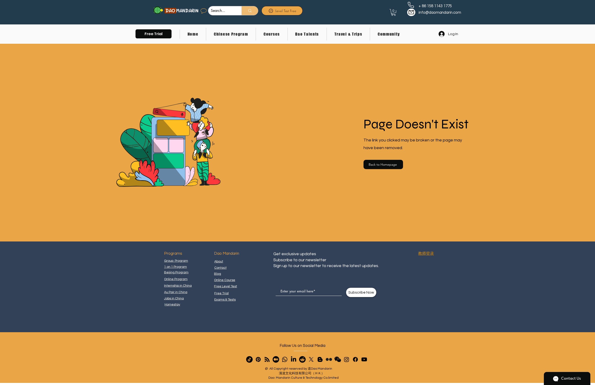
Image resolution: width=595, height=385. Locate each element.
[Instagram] (346, 359)
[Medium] (276, 359)
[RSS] (267, 359)
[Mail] (411, 12)
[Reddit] (302, 359)
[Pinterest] (258, 359)
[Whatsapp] (284, 359)
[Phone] (411, 5)
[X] (311, 359)
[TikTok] (249, 359)
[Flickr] (329, 359)
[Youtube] (364, 359)
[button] (154, 33)
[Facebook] (355, 359)
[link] (393, 12)
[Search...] (249, 10)
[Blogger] (320, 359)
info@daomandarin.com (440, 12)
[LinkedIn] (293, 359)
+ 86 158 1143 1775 (435, 6)
